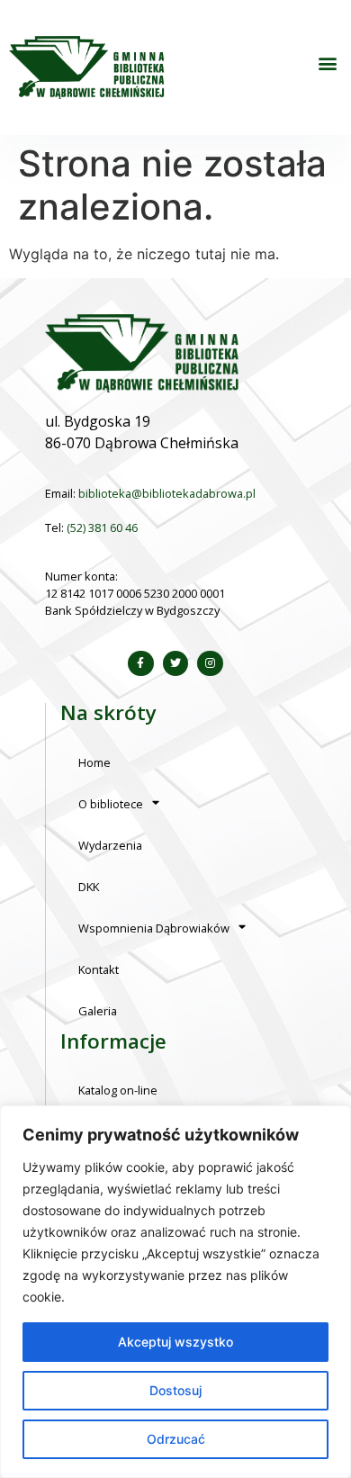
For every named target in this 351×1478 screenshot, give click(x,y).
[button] (327, 63)
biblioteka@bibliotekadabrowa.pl (167, 493)
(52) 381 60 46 (102, 527)
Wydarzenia (110, 845)
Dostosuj (175, 1390)
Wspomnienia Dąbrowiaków (154, 928)
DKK (88, 887)
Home (94, 762)
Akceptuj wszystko (175, 1341)
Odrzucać (176, 1438)
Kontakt (98, 969)
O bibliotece (110, 804)
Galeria (97, 1011)
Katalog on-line (118, 1090)
